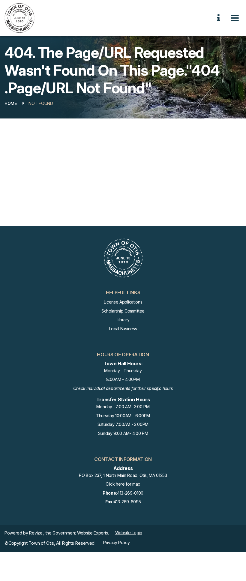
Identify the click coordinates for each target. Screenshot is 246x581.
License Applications (123, 301)
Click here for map (123, 484)
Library (123, 319)
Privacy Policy (116, 542)
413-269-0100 (123, 493)
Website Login (128, 532)
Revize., (36, 532)
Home (10, 103)
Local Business (123, 328)
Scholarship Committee (123, 310)
